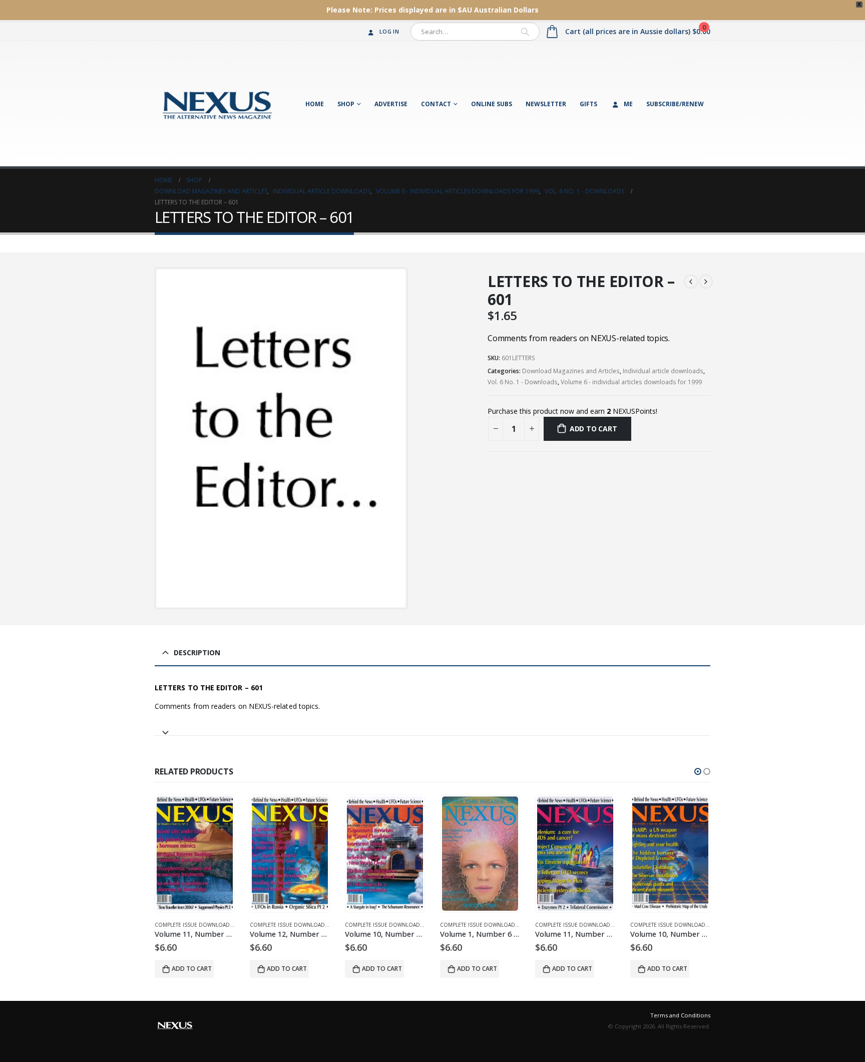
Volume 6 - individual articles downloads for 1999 (631, 382)
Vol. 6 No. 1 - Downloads (523, 382)
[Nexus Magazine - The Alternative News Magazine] (217, 103)
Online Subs (491, 104)
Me (628, 104)
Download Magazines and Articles (571, 371)
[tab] (432, 728)
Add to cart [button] (192, 968)
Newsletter (546, 104)
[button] (697, 771)
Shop (345, 104)
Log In (389, 31)
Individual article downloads (663, 371)
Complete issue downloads (194, 924)
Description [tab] (197, 652)
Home (314, 104)
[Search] (525, 31)
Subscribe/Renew (675, 104)
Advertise (390, 104)
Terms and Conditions (680, 1015)
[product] (195, 854)
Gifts (588, 104)
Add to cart (593, 428)
